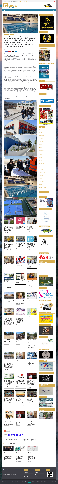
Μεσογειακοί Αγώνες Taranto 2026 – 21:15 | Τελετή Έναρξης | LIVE (20, 226)
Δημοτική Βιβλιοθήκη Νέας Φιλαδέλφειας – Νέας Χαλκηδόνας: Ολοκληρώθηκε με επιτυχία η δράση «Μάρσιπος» (9, 401)
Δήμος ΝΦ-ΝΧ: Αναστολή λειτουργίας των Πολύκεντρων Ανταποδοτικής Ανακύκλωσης (9, 382)
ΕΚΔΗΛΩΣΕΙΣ (41, 144)
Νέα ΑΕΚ (36, 476)
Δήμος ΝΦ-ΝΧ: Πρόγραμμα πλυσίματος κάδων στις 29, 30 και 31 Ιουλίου (31, 362)
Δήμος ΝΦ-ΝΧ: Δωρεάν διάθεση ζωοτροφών (31, 264)
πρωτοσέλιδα (44, 124)
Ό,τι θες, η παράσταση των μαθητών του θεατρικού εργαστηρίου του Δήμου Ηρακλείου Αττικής (32, 456)
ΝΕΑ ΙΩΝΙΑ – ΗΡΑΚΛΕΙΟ (42, 162)
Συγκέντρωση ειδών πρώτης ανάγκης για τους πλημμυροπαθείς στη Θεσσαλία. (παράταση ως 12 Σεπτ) (20, 456)
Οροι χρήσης (26, 474)
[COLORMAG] (7, 469)
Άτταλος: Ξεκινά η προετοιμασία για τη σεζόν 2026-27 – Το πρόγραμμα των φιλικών (20, 266)
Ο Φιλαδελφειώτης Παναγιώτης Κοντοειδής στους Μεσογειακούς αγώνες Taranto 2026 (31, 227)
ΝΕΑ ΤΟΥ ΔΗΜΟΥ (41, 163)
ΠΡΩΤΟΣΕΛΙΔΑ (41, 181)
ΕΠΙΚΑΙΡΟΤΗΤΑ (32, 10)
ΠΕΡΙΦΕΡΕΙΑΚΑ (26, 10)
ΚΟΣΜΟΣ (40, 154)
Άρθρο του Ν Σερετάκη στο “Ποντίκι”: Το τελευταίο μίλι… (20, 361)
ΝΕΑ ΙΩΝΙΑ (41, 160)
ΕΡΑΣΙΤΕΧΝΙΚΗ (41, 150)
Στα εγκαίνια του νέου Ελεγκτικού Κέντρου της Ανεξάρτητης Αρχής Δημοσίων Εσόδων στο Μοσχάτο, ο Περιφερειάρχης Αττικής (8, 457)
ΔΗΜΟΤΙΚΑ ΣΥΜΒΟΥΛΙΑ (42, 142)
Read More (6, 232)
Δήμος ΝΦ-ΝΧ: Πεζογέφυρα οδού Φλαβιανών (19, 340)
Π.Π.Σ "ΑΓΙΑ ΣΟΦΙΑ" (42, 169)
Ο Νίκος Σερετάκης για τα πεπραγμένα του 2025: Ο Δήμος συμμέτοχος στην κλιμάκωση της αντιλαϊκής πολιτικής (32, 421)
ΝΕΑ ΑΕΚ (19, 10)
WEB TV (44, 10)
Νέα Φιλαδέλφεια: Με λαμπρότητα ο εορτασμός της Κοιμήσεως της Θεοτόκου (9, 266)
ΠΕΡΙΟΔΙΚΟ (39, 10)
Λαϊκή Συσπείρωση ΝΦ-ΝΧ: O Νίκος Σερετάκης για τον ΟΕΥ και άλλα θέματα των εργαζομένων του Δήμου (31, 383)
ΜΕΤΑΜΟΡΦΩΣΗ (41, 156)
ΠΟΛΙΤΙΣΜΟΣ (41, 178)
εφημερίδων (48, 124)
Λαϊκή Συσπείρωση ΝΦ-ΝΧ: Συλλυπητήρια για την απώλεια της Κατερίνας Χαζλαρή (20, 301)
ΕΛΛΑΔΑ (40, 147)
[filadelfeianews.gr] (4, 10)
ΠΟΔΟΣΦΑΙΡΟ (41, 175)
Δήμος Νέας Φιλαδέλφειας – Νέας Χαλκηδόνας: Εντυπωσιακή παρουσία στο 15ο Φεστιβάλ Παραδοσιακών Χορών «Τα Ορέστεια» (20, 402)
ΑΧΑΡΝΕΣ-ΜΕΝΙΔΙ (41, 138)
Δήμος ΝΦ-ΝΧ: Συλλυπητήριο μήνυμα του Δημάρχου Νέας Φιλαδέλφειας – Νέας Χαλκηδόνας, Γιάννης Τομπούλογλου (31, 283)
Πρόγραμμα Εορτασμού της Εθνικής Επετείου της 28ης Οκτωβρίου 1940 (10, 440)
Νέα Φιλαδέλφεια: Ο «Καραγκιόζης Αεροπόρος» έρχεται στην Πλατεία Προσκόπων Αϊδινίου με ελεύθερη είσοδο (8, 421)
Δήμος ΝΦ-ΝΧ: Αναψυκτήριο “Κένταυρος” (7, 340)
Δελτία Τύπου (26, 476)
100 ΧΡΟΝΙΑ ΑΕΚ (41, 129)
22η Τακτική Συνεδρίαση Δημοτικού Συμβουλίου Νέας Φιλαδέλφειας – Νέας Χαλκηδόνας (31, 401)
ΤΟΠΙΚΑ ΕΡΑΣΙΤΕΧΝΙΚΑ (42, 187)
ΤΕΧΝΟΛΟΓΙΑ (41, 185)
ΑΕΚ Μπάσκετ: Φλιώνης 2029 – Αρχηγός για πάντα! (21, 2)
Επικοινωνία (26, 472)
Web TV (36, 474)
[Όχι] (56, 482)
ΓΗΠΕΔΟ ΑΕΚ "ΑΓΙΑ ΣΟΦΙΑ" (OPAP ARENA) (45, 139)
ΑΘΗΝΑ (40, 133)
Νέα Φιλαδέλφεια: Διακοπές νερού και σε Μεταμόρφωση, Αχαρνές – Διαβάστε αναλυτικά (31, 245)
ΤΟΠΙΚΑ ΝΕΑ (14, 10)
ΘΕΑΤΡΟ (40, 151)
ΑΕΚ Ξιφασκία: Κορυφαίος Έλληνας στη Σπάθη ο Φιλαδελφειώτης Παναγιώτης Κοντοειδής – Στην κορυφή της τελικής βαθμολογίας (8, 247)
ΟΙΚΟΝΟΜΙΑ (41, 168)
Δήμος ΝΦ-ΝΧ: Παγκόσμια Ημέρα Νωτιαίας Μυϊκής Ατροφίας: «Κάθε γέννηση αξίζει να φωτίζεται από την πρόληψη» (19, 319)
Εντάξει (29, 482)
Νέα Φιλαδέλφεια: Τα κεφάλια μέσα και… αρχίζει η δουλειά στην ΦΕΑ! (20, 245)
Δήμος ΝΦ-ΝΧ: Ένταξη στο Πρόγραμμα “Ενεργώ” (9, 301)
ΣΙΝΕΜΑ (40, 184)
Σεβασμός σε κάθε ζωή (20, 280)
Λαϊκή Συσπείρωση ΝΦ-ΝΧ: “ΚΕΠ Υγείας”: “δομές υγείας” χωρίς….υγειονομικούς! (20, 382)
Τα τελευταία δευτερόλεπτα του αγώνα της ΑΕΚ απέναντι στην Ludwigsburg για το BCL (29, 440)
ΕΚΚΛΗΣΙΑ (40, 145)
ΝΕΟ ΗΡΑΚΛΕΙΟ (41, 165)
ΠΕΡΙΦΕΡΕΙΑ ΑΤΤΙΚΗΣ (6, 34)
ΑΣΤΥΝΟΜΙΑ (41, 136)
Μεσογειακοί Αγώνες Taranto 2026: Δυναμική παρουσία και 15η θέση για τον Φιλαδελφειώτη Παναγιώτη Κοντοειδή (9, 228)
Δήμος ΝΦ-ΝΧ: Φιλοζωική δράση (30, 316)
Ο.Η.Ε (40, 166)
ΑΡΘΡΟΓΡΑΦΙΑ (41, 135)
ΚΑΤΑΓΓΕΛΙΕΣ (41, 153)
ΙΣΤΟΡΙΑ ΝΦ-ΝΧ (8, 10)
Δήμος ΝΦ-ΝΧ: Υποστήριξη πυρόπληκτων (30, 301)
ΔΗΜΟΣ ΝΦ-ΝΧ (41, 141)
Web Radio (36, 472)
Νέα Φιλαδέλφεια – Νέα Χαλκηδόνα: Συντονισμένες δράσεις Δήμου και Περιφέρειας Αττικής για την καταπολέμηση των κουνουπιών (9, 284)
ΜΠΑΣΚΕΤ (40, 157)
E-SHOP (49, 10)
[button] (1, 6)
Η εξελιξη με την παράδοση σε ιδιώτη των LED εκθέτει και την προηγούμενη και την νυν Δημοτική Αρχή (20, 421)
